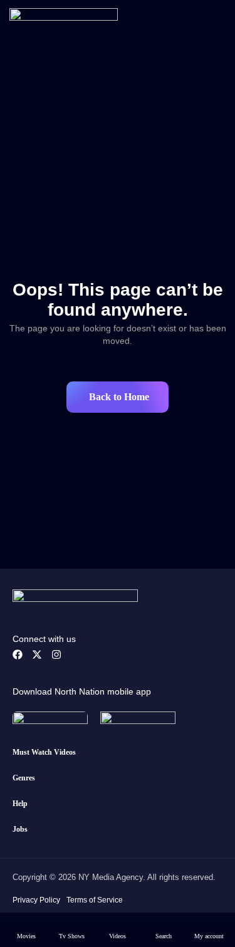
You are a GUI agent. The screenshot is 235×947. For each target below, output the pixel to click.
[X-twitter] (37, 654)
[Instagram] (56, 654)
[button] (117, 397)
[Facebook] (18, 654)
